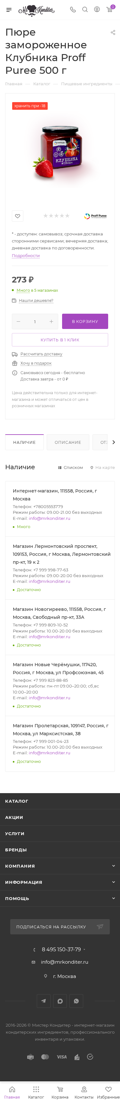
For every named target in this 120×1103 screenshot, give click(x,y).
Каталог (16, 801)
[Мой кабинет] (97, 10)
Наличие (24, 442)
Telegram (44, 1001)
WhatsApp (76, 1001)
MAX (60, 1001)
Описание (68, 442)
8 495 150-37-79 (61, 949)
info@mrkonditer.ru (49, 518)
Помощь (17, 898)
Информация (24, 882)
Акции (14, 817)
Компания (20, 866)
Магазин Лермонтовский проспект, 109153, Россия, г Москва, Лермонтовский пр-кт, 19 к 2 (62, 554)
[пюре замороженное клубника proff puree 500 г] (60, 150)
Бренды (16, 849)
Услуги (15, 833)
